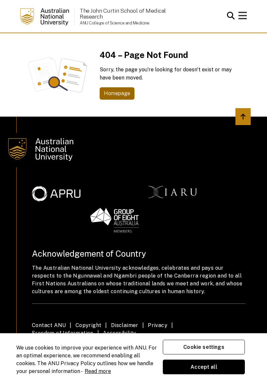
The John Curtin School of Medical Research (123, 13)
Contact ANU (49, 325)
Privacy (157, 325)
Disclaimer (124, 325)
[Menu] (242, 17)
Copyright (89, 325)
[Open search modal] (229, 15)
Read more (98, 371)
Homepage (117, 93)
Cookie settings (203, 347)
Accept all (203, 367)
